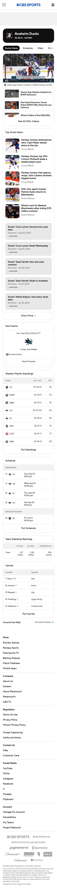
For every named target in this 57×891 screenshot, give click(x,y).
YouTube (7, 768)
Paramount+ (9, 696)
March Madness (11, 663)
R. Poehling (10, 599)
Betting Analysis (11, 658)
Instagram (8, 778)
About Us (8, 681)
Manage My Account (14, 812)
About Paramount (12, 691)
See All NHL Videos (28, 121)
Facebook (8, 783)
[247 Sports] (19, 847)
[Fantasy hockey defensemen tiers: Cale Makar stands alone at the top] (12, 146)
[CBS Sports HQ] (41, 836)
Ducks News (11, 48)
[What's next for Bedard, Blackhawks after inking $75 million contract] (12, 211)
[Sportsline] (40, 847)
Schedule (28, 48)
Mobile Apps (10, 668)
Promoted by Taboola (43, 622)
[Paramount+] (12, 853)
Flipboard (8, 799)
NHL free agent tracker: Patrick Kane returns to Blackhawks (34, 192)
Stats (40, 48)
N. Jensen (9, 585)
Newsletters (9, 817)
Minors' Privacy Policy (14, 724)
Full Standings (28, 449)
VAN (12, 441)
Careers (7, 686)
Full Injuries (29, 613)
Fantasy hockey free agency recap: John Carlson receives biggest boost (36, 175)
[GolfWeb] (37, 860)
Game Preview (28, 361)
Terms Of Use (10, 714)
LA (11, 410)
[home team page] (28, 341)
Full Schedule (28, 528)
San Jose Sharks (30, 349)
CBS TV (7, 701)
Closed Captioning (13, 732)
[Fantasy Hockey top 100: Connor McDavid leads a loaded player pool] (12, 162)
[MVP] (47, 853)
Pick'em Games (11, 642)
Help (5, 750)
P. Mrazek (9, 592)
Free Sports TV (11, 653)
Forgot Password (12, 827)
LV (11, 387)
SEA (11, 426)
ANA (12, 402)
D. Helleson (10, 606)
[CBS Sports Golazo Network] (28, 842)
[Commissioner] (32, 853)
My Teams (8, 822)
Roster (51, 48)
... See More (12, 236)
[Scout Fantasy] (20, 860)
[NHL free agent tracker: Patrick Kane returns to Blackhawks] (12, 195)
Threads (7, 794)
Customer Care (11, 755)
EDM (12, 395)
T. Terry (8, 578)
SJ (11, 418)
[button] (4, 5)
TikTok (6, 773)
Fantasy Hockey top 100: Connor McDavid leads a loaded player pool (34, 159)
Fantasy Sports (11, 647)
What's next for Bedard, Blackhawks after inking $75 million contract (36, 208)
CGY (12, 434)
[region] (28, 68)
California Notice (12, 737)
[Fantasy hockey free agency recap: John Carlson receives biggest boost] (12, 178)
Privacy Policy (10, 719)
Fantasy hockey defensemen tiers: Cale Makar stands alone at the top (36, 142)
